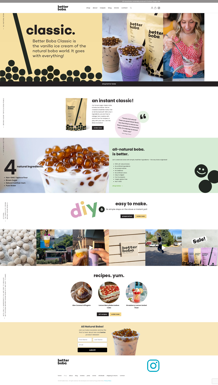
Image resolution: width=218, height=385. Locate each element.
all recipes (103, 314)
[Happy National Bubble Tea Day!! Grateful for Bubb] (91, 247)
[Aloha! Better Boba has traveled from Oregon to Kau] (54, 247)
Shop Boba (116, 186)
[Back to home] (63, 8)
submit (92, 350)
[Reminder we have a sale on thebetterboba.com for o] (127, 247)
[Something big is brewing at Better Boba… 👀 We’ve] (18, 247)
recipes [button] (103, 8)
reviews (82, 375)
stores (116, 8)
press (88, 375)
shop (88, 8)
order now (98, 128)
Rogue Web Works (99, 380)
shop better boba (109, 84)
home (59, 375)
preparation (127, 216)
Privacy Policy (107, 380)
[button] (131, 8)
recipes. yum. (109, 275)
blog (109, 8)
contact (124, 8)
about (71, 375)
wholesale (101, 375)
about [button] (95, 8)
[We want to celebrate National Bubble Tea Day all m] (200, 247)
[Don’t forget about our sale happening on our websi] (163, 247)
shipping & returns (112, 375)
